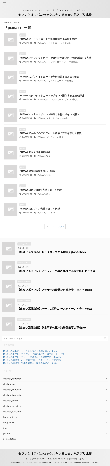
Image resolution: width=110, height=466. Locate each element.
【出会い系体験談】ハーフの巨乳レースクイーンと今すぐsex (54, 308)
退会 (48, 193)
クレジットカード (54, 99)
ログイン (50, 212)
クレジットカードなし (57, 61)
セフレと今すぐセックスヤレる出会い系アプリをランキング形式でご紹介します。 (55, 459)
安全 (48, 156)
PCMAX (41, 42)
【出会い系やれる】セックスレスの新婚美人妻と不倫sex (51, 252)
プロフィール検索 (54, 137)
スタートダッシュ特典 (57, 118)
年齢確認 (67, 42)
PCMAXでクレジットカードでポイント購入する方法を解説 (51, 95)
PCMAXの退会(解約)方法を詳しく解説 (40, 189)
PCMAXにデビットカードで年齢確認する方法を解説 (48, 38)
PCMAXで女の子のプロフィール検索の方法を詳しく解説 (50, 133)
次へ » (61, 226)
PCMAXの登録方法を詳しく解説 (37, 171)
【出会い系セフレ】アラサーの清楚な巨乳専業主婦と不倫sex (54, 289)
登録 (48, 175)
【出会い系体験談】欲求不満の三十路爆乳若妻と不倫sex (51, 327)
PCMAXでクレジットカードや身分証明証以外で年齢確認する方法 (55, 57)
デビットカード (53, 42)
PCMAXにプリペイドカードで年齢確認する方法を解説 (49, 76)
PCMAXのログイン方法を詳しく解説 (39, 208)
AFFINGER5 (93, 462)
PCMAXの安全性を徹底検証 (34, 152)
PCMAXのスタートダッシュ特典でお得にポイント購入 (49, 114)
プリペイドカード (54, 80)
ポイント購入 (71, 99)
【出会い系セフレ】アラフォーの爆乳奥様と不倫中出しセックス (56, 271)
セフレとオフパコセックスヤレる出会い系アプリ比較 (55, 14)
